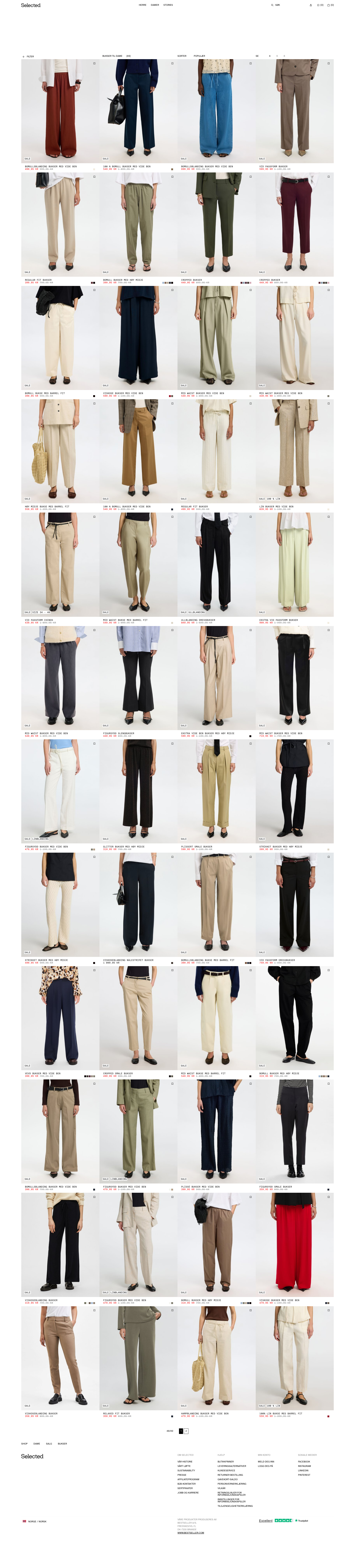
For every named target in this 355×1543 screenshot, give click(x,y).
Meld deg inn (266, 1462)
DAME (36, 1444)
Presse (182, 1475)
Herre (142, 5)
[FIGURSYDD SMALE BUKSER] (295, 1131)
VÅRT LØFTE (184, 1466)
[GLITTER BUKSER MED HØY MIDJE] (138, 791)
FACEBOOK (304, 1462)
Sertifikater (185, 1488)
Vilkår (221, 1488)
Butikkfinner (226, 1462)
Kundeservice (226, 1471)
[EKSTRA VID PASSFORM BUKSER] (295, 565)
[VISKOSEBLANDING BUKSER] (60, 1245)
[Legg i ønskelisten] (94, 63)
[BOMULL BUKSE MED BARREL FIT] (60, 338)
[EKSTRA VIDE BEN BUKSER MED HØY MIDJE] (217, 678)
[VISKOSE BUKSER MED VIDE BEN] (138, 338)
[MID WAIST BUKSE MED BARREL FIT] (138, 565)
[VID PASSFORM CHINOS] (60, 565)
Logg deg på (265, 1466)
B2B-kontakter (187, 1484)
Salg (49, 1444)
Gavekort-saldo (228, 1479)
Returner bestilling (230, 1475)
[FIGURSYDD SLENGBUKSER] (138, 678)
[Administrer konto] (311, 5)
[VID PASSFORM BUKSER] (295, 111)
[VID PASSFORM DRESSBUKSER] (295, 905)
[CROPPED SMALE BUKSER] (138, 1018)
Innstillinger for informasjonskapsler (232, 1501)
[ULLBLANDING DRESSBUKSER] (217, 565)
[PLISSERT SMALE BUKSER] (217, 791)
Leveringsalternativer (232, 1466)
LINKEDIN (303, 1471)
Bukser (62, 1444)
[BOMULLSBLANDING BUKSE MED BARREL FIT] (217, 905)
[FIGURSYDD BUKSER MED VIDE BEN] (60, 791)
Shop (24, 1444)
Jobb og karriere (188, 1493)
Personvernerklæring (232, 1484)
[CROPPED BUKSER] (217, 224)
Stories (168, 5)
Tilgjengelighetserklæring (235, 1506)
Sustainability (186, 1471)
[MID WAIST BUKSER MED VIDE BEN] (217, 338)
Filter (30, 57)
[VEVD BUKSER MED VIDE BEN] (60, 1018)
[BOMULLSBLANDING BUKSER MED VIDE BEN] (60, 111)
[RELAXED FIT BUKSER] (138, 1358)
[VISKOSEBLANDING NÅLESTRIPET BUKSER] (138, 905)
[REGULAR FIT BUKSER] (60, 224)
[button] (60, 111)
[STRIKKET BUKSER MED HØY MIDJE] (295, 791)
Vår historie (185, 1462)
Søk (277, 5)
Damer (155, 5)
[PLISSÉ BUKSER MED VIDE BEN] (217, 1131)
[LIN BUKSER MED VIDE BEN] (295, 451)
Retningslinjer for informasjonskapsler (232, 1494)
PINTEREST (304, 1475)
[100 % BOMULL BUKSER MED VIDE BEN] (138, 111)
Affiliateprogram (188, 1479)
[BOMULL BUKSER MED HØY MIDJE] (138, 224)
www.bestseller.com (191, 1533)
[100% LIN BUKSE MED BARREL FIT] (295, 1358)
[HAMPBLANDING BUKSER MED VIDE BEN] (217, 1358)
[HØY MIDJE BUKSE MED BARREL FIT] (60, 451)
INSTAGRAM (304, 1466)
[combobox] (208, 56)
